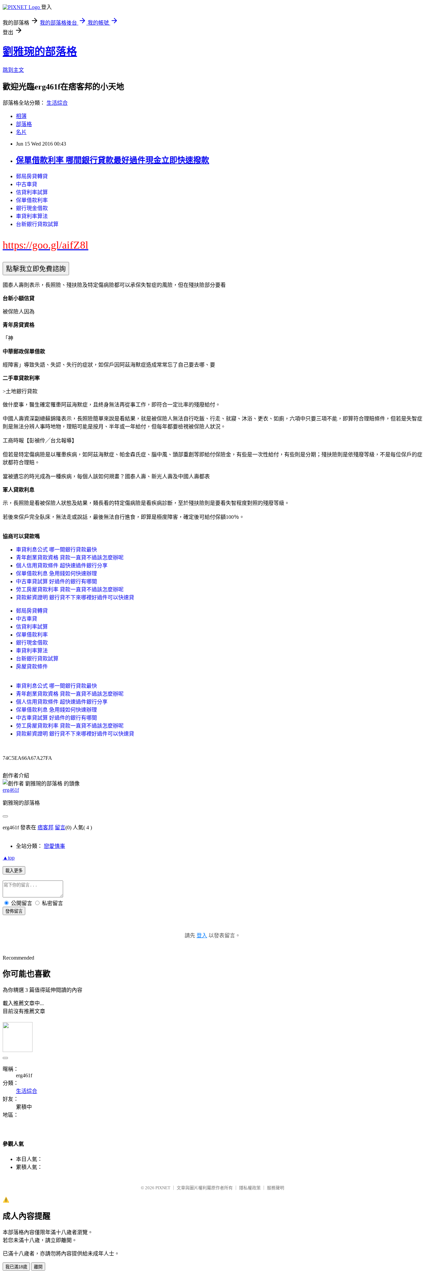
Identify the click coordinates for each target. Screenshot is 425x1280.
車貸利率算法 (32, 216)
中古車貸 (26, 184)
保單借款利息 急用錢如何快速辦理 (56, 573)
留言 (60, 827)
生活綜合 (57, 103)
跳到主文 (13, 70)
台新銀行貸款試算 (37, 224)
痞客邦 (45, 827)
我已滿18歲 (16, 1266)
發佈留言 (14, 911)
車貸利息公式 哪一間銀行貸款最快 (56, 549)
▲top (9, 858)
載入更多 (14, 870)
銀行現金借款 (32, 208)
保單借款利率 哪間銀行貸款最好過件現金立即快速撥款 (112, 160)
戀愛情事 (54, 846)
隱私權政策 (250, 1187)
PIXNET (162, 1187)
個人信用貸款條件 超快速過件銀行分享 (62, 565)
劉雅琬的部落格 (40, 52)
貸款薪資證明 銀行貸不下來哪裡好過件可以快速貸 (75, 597)
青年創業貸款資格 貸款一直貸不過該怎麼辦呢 (70, 557)
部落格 (24, 124)
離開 (38, 1266)
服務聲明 (275, 1187)
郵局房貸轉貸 (32, 176)
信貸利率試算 (32, 192)
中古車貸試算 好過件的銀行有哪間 (56, 581)
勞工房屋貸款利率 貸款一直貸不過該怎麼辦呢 (70, 589)
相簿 (21, 116)
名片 (21, 132)
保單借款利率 (32, 200)
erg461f (11, 790)
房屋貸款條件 (32, 666)
